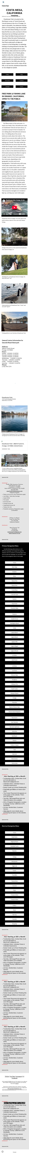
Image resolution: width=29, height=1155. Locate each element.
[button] (2, 1152)
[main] (14, 6)
